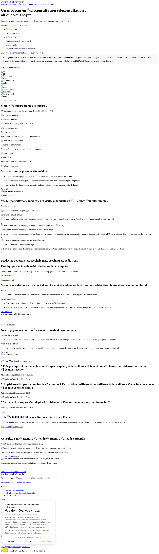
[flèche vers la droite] (4, 412)
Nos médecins (11, 495)
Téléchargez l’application (27, 4)
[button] (5, 550)
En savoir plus (6, 189)
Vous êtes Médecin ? (9, 4)
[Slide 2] (4, 357)
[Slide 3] (7, 357)
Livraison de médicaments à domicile (20, 493)
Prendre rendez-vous (46, 4)
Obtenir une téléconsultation (12, 456)
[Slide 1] (2, 357)
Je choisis (28, 541)
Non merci (11, 541)
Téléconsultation (7, 25)
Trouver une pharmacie (15, 491)
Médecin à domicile (22, 25)
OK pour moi (46, 541)
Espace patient (27, 482)
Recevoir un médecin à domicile (13, 472)
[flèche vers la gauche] (2, 412)
